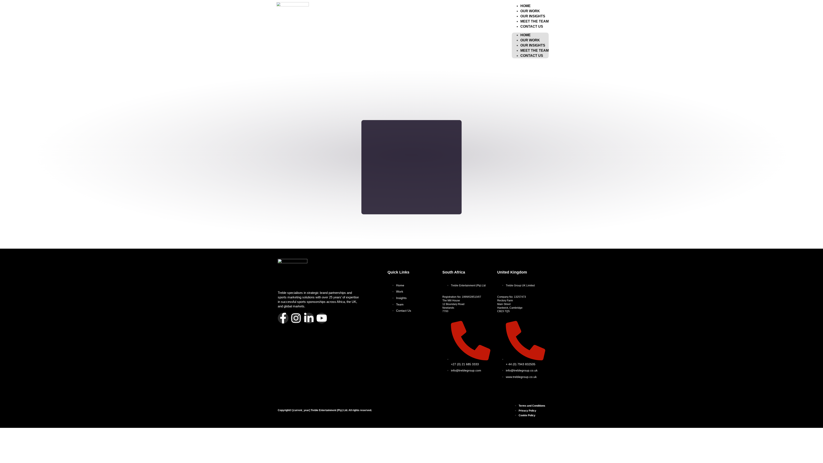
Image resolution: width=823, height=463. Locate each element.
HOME (525, 35)
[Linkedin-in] (308, 318)
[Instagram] (296, 318)
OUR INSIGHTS (532, 45)
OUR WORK (530, 40)
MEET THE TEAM (534, 50)
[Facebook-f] (283, 318)
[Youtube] (321, 318)
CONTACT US (531, 26)
